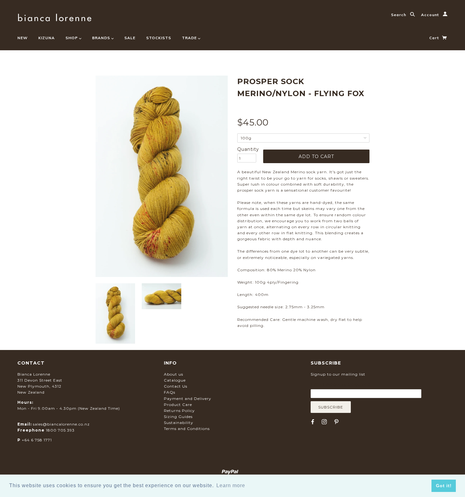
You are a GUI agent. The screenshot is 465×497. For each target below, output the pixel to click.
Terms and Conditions (187, 428)
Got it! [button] (444, 485)
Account (430, 14)
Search (399, 14)
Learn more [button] (230, 485)
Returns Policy (179, 410)
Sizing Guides (178, 416)
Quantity (246, 149)
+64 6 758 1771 (37, 440)
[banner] (54, 16)
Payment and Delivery (187, 398)
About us (173, 374)
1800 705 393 (60, 430)
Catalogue (175, 380)
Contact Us (175, 386)
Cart (434, 37)
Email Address (341, 384)
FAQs (169, 392)
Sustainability (178, 422)
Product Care (178, 404)
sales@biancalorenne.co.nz (61, 424)
